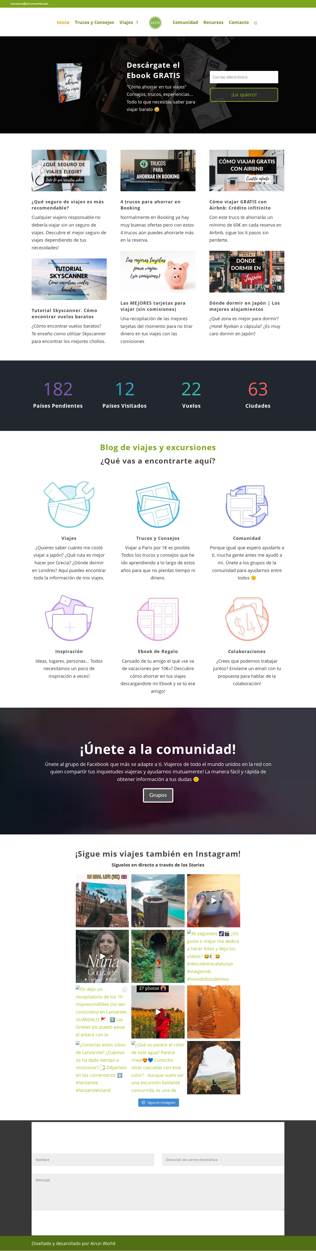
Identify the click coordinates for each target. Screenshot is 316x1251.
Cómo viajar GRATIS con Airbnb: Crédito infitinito (240, 205)
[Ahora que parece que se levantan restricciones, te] (213, 1067)
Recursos (213, 23)
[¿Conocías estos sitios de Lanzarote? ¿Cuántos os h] (102, 1067)
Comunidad (185, 23)
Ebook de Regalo (158, 651)
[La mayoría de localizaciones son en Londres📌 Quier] (102, 900)
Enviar (270, 1221)
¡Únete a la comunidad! (158, 749)
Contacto (239, 23)
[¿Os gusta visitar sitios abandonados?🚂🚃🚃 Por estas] (157, 956)
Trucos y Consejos (94, 23)
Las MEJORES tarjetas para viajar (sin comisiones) (153, 306)
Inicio (63, 23)
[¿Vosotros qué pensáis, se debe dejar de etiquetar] (102, 956)
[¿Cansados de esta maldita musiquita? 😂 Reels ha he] (157, 1012)
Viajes (126, 23)
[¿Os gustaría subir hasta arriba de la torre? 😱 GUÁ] (157, 900)
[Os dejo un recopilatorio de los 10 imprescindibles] (102, 1012)
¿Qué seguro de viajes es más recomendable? (68, 205)
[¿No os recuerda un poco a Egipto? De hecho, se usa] (213, 1012)
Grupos (158, 795)
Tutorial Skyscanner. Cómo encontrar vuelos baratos (64, 313)
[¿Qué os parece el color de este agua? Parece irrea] (157, 1067)
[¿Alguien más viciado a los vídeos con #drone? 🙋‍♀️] (213, 900)
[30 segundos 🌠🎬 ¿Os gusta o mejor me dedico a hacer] (213, 956)
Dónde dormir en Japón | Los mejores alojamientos (244, 306)
